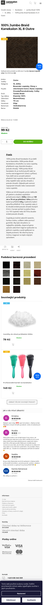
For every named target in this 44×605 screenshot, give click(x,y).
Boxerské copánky (21, 86)
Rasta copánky (36, 89)
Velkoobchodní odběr (9, 507)
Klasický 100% (19, 96)
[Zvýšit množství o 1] (2, 142)
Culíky (36, 91)
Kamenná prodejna (8, 501)
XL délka (17, 84)
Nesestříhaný (19, 98)
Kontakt (4, 515)
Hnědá (16, 108)
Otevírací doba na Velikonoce (16, 526)
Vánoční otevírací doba (13, 530)
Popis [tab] (9, 154)
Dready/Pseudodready (23, 91)
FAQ (3, 513)
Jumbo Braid (18, 94)
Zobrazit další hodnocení (35, 480)
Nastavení (21, 593)
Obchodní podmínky (9, 509)
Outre (15, 80)
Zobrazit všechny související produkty (22, 402)
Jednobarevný (19, 106)
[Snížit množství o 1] (11, 142)
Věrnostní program (8, 505)
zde (15, 73)
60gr (15, 103)
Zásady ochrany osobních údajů (12, 511)
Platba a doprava (7, 503)
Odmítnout (11, 600)
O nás (4, 499)
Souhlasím (31, 600)
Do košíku (28, 142)
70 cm (16, 101)
